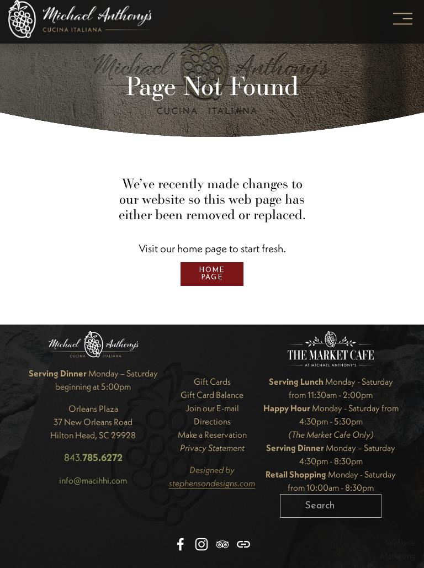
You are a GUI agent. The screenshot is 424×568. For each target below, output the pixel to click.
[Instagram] (201, 544)
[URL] (243, 544)
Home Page (212, 274)
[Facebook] (180, 544)
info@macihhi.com (93, 480)
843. (93, 457)
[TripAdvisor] (222, 544)
